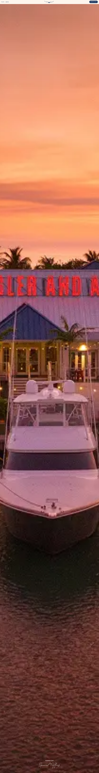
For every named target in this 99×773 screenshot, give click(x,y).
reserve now (93, 1)
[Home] (49, 2)
